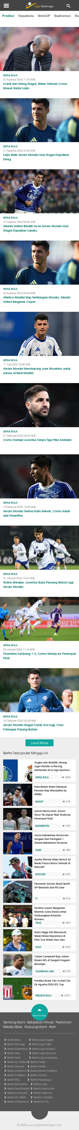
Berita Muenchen (44, 1088)
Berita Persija (38, 1066)
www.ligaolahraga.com (45, 1125)
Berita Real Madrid (18, 1088)
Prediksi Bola (43, 995)
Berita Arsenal (15, 1066)
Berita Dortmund (17, 1093)
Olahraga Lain (44, 971)
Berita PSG (13, 1080)
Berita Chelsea (16, 1075)
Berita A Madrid (43, 1097)
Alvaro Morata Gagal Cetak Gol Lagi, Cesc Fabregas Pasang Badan (33, 726)
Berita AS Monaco (18, 1101)
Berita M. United (16, 1062)
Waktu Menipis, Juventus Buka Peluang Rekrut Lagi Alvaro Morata (38, 584)
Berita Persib (38, 1062)
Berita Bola (13, 1040)
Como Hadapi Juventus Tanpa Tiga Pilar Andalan (37, 439)
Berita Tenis (13, 1057)
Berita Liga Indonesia (44, 1057)
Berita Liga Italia (41, 1044)
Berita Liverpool (16, 1071)
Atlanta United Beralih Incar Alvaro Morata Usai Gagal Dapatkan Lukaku (35, 228)
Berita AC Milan (16, 1097)
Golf (38, 947)
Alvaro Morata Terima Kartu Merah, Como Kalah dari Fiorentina (36, 513)
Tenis (38, 850)
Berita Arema (39, 1075)
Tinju (38, 923)
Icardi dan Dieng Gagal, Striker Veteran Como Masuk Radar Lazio (35, 85)
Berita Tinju (13, 1053)
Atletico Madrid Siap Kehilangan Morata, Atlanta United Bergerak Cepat (36, 299)
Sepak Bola (10, 75)
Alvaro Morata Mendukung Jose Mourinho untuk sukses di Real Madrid (37, 370)
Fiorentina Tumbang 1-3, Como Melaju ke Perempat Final (39, 655)
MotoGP (44, 16)
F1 (36, 898)
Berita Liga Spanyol (43, 1049)
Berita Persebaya (41, 1080)
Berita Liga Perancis (44, 1053)
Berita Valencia (43, 1093)
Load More (39, 742)
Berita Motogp (16, 1044)
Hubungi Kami (35, 1026)
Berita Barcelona (17, 1084)
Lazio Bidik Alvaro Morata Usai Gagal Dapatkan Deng (36, 156)
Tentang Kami (14, 1021)
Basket (39, 801)
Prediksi (8, 16)
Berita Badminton (17, 1049)
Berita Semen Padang (44, 1071)
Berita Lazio (40, 1084)
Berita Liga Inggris (42, 1040)
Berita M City (41, 1101)
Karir (52, 1026)
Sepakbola (26, 16)
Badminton (62, 16)
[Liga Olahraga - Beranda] (39, 5)
